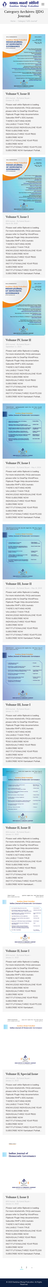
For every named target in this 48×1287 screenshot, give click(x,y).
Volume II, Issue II (18, 827)
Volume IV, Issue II (18, 340)
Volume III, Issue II (19, 583)
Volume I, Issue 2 (17, 1197)
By (23, 98)
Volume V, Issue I (17, 216)
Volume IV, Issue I (18, 463)
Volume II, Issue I (17, 951)
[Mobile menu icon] (42, 4)
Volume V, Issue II (18, 93)
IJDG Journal (10, 98)
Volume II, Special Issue (22, 1074)
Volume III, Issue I (18, 704)
